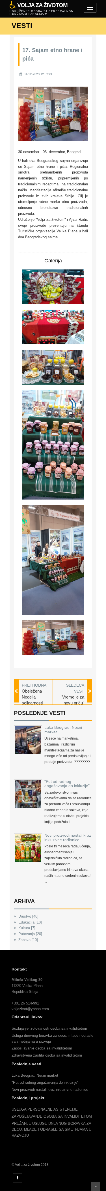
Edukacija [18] (29, 922)
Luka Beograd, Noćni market (63, 729)
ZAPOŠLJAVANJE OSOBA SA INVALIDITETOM (52, 1116)
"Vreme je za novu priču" (72, 700)
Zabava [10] (27, 940)
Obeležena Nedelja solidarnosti (32, 697)
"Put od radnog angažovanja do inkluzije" (67, 783)
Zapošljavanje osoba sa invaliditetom (42, 1048)
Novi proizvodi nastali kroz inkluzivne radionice (67, 837)
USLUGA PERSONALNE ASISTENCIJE (45, 1109)
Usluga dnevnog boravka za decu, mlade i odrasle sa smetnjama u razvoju (52, 1038)
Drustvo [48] (27, 916)
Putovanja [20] (29, 934)
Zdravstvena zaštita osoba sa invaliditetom (47, 1055)
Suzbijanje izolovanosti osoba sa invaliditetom (49, 1028)
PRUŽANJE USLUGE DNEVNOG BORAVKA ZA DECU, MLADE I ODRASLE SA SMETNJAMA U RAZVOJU (51, 1129)
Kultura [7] (26, 928)
